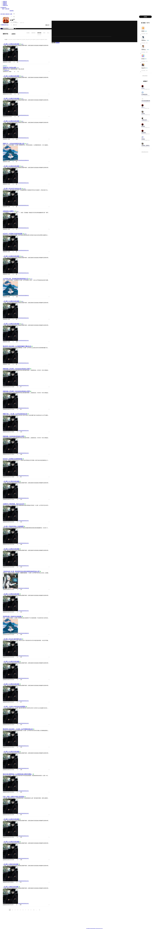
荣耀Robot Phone (72, 916)
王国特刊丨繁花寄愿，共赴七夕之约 (13, 504)
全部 (6, 39)
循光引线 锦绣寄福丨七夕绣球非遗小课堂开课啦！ (17, 774)
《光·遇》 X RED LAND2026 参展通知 (14, 706)
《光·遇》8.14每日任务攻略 (11, 661)
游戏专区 (7, 14)
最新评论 (33, 32)
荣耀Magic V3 (45, 923)
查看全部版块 (144, 75)
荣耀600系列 (53, 916)
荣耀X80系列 (71, 917)
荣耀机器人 (5, 65)
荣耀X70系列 (71, 926)
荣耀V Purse (71, 924)
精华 (44, 32)
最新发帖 (39, 32)
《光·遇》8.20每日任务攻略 (11, 256)
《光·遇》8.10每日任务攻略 (11, 841)
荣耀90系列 (53, 926)
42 (39, 909)
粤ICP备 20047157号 (99, 928)
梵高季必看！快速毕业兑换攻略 (12, 616)
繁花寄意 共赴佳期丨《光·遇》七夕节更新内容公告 (18, 729)
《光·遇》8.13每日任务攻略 (11, 684)
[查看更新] (9, 33)
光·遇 (11, 14)
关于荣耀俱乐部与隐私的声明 (63, 927)
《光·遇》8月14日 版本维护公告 (12, 639)
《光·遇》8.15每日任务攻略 (11, 594)
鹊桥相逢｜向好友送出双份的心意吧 (13, 436)
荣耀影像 (15, 22)
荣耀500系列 (53, 917)
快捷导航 (12, 10)
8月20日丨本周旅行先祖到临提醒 (12, 233)
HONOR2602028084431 (23, 160)
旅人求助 (37, 39)
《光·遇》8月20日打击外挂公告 (12, 188)
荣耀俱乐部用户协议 (55, 927)
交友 (30, 39)
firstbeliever (6, 70)
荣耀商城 (5, 2)
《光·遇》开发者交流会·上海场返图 (13, 526)
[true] (15, 28)
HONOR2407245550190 (23, 588)
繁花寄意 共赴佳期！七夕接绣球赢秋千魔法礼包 (17, 346)
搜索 (1, 28)
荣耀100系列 (53, 923)
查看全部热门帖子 (145, 151)
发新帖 (145, 16)
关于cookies (69, 927)
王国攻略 (41, 39)
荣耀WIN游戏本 (62, 920)
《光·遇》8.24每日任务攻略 (11, 76)
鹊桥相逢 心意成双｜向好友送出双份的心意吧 (16, 368)
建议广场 (15, 24)
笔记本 (87, 916)
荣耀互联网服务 (97, 916)
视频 (33, 39)
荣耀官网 (5, 1)
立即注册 (7, 8)
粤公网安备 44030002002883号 (91, 928)
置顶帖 (28, 32)
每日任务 (14, 39)
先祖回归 (45, 39)
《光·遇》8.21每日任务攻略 (11, 166)
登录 (3, 8)
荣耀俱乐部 (5, 5)
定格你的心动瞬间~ (8, 211)
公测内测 (79, 917)
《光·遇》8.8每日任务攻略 (10, 886)
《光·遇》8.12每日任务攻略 (11, 751)
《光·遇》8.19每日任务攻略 (11, 301)
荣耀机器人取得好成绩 (9, 67)
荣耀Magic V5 (45, 919)
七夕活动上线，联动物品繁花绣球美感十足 (15, 278)
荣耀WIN (61, 916)
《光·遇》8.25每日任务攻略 (11, 44)
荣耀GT (70, 923)
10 (33, 909)
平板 (87, 917)
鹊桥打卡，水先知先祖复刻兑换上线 (13, 143)
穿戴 (87, 919)
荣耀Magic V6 (45, 916)
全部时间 (13, 33)
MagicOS (79, 916)
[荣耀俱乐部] (4, 24)
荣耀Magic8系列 (45, 917)
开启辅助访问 (3, 7)
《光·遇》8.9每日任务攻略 (10, 864)
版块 (14, 19)
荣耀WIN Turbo (62, 919)
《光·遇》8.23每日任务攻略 (11, 98)
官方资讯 (9, 39)
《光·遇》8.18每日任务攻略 (11, 323)
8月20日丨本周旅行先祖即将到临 (12, 459)
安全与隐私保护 (80, 919)
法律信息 (73, 927)
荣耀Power (70, 919)
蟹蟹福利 (18, 39)
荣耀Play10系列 (71, 920)
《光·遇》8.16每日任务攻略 (11, 549)
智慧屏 (87, 920)
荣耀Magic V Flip (45, 926)
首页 (14, 13)
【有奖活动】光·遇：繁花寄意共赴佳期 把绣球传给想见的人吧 (21, 571)
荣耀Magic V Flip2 (46, 920)
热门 (48, 32)
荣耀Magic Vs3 (45, 924)
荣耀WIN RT (62, 917)
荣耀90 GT (53, 924)
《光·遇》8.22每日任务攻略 (11, 121)
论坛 (14, 16)
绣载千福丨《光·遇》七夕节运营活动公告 (15, 413)
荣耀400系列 (53, 919)
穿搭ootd (27, 39)
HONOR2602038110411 (23, 60)
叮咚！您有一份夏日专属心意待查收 (13, 796)
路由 (87, 923)
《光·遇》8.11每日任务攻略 (11, 819)
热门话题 (22, 39)
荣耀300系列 (53, 920)
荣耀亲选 (5, 4)
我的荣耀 (79, 920)
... (36, 909)
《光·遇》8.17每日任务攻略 (11, 481)
